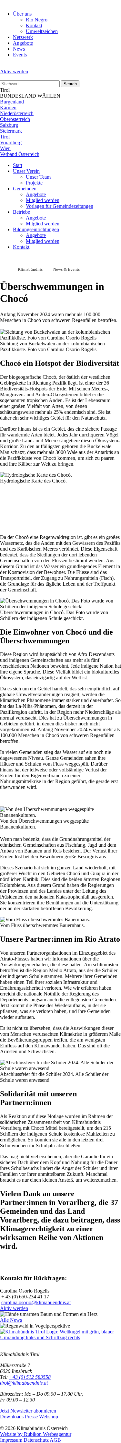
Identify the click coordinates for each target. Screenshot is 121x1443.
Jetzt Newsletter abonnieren (28, 1410)
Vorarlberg (11, 142)
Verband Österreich (19, 154)
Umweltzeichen (42, 31)
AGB (55, 1440)
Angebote (23, 43)
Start (17, 165)
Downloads (12, 1416)
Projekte (34, 182)
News (19, 49)
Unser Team (38, 177)
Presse (31, 1416)
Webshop (48, 1416)
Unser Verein (26, 171)
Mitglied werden (42, 200)
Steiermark (11, 131)
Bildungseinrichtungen (36, 229)
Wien (5, 148)
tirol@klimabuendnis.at (24, 1383)
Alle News (11, 1320)
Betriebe (21, 212)
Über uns (22, 14)
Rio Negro (36, 19)
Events (20, 54)
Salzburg (9, 125)
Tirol (5, 136)
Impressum (11, 1440)
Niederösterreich (17, 113)
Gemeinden (24, 188)
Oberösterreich (15, 119)
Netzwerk (23, 37)
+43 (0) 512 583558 (30, 1377)
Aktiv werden (14, 71)
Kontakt (34, 25)
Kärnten (8, 107)
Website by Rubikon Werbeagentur (35, 1434)
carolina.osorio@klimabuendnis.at (36, 1302)
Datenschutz (36, 1440)
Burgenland (12, 101)
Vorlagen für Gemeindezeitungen (59, 206)
